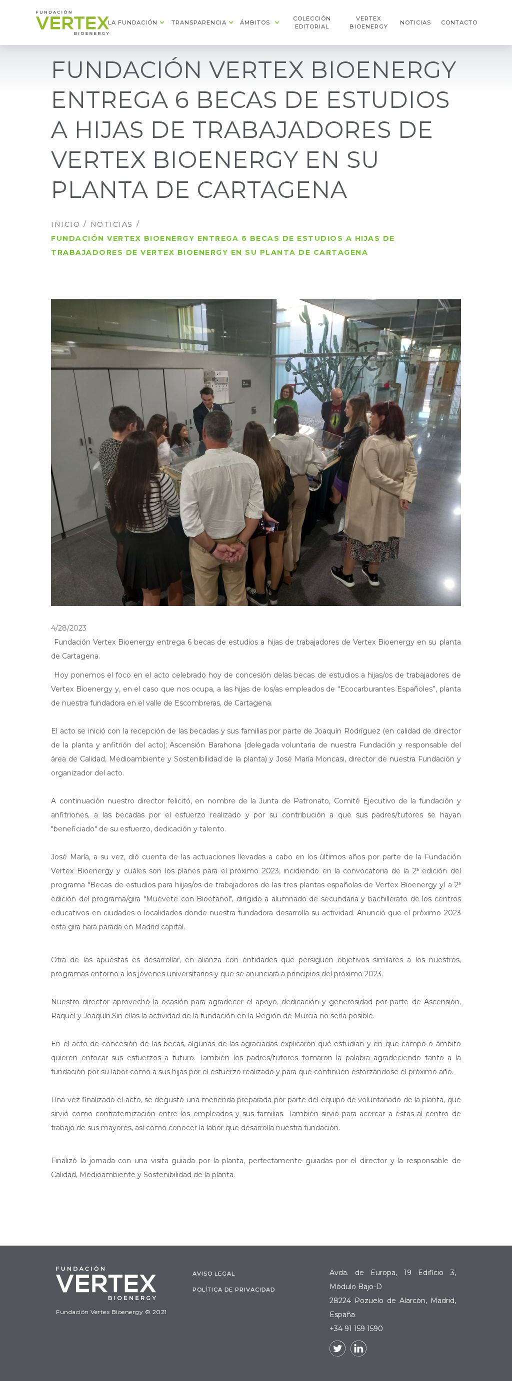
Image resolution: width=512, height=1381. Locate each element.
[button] (135, 22)
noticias (415, 22)
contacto (458, 22)
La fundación (133, 22)
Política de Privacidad (233, 1289)
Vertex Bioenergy (369, 22)
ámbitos (255, 22)
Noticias (111, 224)
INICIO (65, 224)
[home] (73, 22)
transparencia (199, 22)
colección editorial (312, 22)
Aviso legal (213, 1273)
